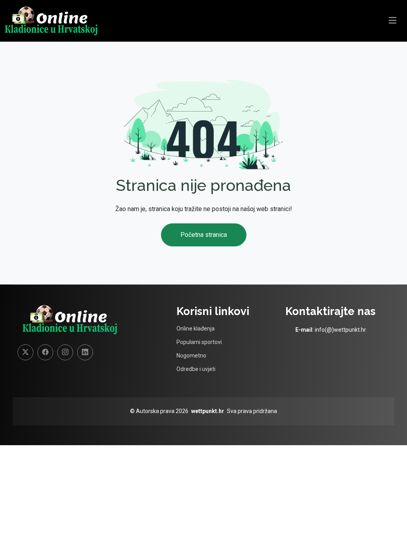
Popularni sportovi (199, 342)
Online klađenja (195, 328)
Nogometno (191, 355)
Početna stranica (203, 234)
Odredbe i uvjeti (195, 369)
